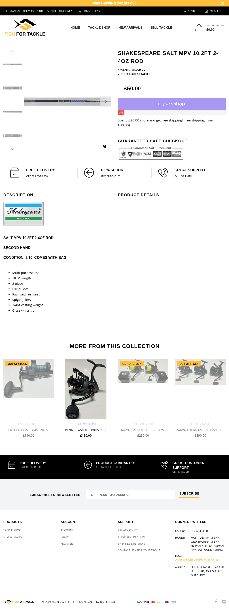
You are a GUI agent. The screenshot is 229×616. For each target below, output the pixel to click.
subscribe (189, 493)
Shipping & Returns (131, 544)
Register (67, 544)
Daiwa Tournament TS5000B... (200, 430)
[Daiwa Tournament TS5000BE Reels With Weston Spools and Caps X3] (200, 389)
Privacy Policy (128, 530)
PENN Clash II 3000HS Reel (86, 430)
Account (67, 530)
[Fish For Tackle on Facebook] (216, 602)
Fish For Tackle (77, 602)
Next (12, 148)
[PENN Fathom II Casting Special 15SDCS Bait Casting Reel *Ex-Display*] (28, 389)
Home (75, 27)
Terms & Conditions (132, 537)
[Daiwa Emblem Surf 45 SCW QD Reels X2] (143, 389)
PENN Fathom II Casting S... (28, 430)
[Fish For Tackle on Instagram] (224, 602)
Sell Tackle (161, 27)
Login (65, 537)
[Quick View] (105, 365)
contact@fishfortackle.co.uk (196, 560)
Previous (12, 51)
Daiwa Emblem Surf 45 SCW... (143, 430)
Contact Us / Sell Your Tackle (139, 550)
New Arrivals (130, 27)
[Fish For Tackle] (19, 602)
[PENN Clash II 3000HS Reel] (86, 389)
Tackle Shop (99, 27)
